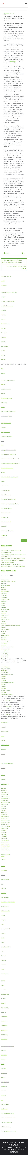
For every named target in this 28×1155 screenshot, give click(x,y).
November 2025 (5, 798)
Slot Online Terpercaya (6, 1122)
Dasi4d (2, 1064)
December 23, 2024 (9, 13)
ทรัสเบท (3, 875)
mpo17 (3, 605)
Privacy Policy (14, 1144)
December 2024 (5, 820)
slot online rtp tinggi (5, 946)
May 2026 (3, 788)
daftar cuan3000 (5, 994)
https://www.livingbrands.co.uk (8, 1131)
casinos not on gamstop (6, 416)
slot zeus (8, 706)
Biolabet (3, 613)
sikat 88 (3, 621)
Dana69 (3, 627)
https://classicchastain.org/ (7, 1046)
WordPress (13, 1149)
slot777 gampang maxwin (7, 763)
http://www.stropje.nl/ (6, 508)
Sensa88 (3, 1077)
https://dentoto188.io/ (7, 694)
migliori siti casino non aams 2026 (9, 292)
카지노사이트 (4, 1086)
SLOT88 (3, 866)
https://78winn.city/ (5, 495)
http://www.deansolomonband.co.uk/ (10, 503)
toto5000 (3, 328)
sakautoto (3, 601)
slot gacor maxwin (5, 432)
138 (2, 884)
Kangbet (3, 920)
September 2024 (5, 826)
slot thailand (4, 657)
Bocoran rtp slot (5, 619)
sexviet (3, 481)
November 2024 (5, 822)
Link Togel (3, 888)
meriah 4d (3, 314)
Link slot (3, 341)
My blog (3, 859)
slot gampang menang (6, 398)
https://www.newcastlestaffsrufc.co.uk (10, 459)
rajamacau (3, 337)
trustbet (3, 768)
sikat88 (3, 350)
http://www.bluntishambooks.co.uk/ (10, 625)
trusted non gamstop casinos (8, 902)
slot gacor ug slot (5, 668)
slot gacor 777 (9, 700)
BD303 (2, 942)
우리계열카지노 (4, 906)
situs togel (4, 670)
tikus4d (3, 740)
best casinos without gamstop (8, 411)
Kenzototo (3, 1050)
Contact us (13, 1142)
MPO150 (3, 355)
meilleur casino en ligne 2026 (7, 301)
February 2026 (5, 792)
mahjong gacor (5, 653)
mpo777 (3, 603)
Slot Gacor (4, 639)
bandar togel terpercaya (7, 682)
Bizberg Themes (14, 1151)
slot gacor (3, 296)
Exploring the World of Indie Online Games (16, 267)
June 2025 (3, 808)
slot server (3, 933)
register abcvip (4, 517)
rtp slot (3, 775)
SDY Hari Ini (4, 1055)
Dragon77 (3, 659)
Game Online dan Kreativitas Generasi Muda (13, 558)
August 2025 (4, 804)
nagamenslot (4, 1073)
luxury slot (3, 427)
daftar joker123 (5, 615)
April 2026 (4, 790)
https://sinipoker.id (5, 512)
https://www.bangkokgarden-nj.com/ (9, 477)
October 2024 (4, 824)
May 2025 (3, 810)
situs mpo (3, 989)
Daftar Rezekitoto (5, 745)
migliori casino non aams (7, 306)
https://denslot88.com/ (7, 674)
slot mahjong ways (6, 641)
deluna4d (3, 623)
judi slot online (5, 629)
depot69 (3, 373)
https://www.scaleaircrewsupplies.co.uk (10, 463)
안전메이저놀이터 (5, 879)
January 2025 (4, 818)
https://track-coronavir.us (7, 468)
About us (5, 1142)
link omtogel (4, 672)
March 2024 (4, 838)
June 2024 (3, 832)
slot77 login (4, 595)
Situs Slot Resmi (5, 1104)
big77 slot (5, 651)
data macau (4, 402)
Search (4, 535)
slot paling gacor (5, 666)
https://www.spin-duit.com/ (8, 581)
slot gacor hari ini (5, 690)
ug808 (2, 985)
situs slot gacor (4, 973)
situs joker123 (4, 722)
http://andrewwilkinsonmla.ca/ (8, 1118)
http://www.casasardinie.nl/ (7, 1113)
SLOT (2, 924)
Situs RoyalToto (5, 635)
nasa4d (3, 754)
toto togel (3, 684)
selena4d (3, 686)
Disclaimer (21, 1142)
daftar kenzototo (5, 585)
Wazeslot (3, 1003)
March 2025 (4, 814)
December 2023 (5, 844)
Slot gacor (3, 955)
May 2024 (3, 834)
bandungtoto (4, 1109)
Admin (7, 253)
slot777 (3, 281)
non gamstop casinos (6, 389)
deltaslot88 (3, 526)
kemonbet (3, 678)
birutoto (3, 637)
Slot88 (2, 736)
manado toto (4, 1039)
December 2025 (5, 796)
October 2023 (4, 848)
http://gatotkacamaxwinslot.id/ (8, 450)
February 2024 (5, 840)
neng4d (3, 980)
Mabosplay (3, 332)
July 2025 (3, 806)
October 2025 (4, 800)
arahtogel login (5, 579)
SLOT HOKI (3, 893)
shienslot (3, 680)
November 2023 (5, 846)
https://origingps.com (6, 276)
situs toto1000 (4, 346)
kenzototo (3, 749)
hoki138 (3, 915)
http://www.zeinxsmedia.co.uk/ (8, 499)
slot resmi (3, 964)
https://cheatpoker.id (6, 521)
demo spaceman (5, 649)
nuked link (4, 611)
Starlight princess (5, 323)
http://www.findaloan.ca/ (7, 530)
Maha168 (3, 310)
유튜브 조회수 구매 (5, 911)
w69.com (3, 1091)
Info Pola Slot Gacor (5, 1127)
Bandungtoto (4, 1016)
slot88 (2, 938)
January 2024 (4, 842)
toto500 (3, 393)
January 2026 (4, 794)
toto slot (3, 319)
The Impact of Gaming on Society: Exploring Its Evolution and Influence (12, 261)
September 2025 (5, 802)
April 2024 (4, 836)
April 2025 (4, 812)
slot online (4, 597)
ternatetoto (4, 285)
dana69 (3, 407)
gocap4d (3, 727)
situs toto (3, 587)
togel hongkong (5, 591)
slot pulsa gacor (5, 599)
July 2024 (3, 830)
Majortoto (3, 617)
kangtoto (3, 645)
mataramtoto (4, 1034)
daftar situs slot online (7, 647)
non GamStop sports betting (7, 380)
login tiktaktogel (5, 897)
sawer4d (3, 631)
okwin (2, 441)
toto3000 (3, 384)
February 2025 (5, 816)
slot (10, 364)
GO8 (2, 445)
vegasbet (3, 676)
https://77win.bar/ (5, 490)
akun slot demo (4, 731)
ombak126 (3, 1095)
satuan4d (3, 1012)
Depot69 (3, 607)
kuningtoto (4, 643)
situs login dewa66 (5, 929)
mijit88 (3, 633)
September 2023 (5, 850)
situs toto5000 (4, 486)
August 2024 (4, 828)
